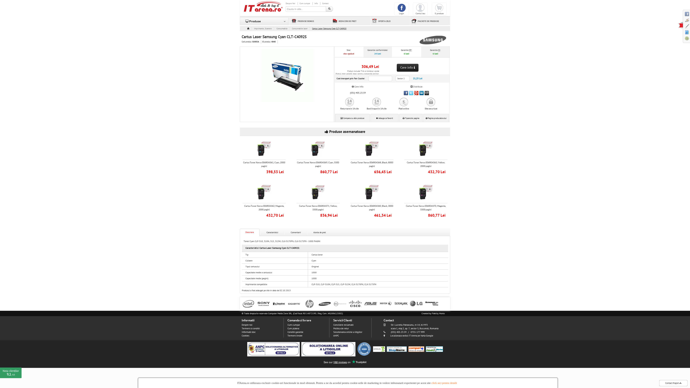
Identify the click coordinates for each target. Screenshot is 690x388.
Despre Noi (290, 3)
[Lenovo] (431, 303)
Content (680, 25)
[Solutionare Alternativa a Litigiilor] (273, 349)
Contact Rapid (672, 383)
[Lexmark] (401, 303)
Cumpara (266, 171)
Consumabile (282, 28)
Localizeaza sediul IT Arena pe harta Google (411, 335)
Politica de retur (341, 328)
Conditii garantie (295, 332)
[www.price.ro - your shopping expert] (379, 349)
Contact (325, 3)
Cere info (407, 68)
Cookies (245, 335)
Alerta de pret (319, 232)
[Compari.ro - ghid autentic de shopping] (364, 349)
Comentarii (296, 232)
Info (316, 3)
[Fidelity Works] (434, 349)
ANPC (336, 335)
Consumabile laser (300, 28)
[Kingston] (279, 303)
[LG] (416, 303)
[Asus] (370, 303)
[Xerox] (386, 303)
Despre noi (247, 325)
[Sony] (263, 303)
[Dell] (340, 303)
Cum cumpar (305, 3)
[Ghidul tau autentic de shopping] (416, 349)
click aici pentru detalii (444, 383)
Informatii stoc (249, 332)
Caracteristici (272, 232)
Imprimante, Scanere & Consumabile (263, 28)
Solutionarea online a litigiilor (347, 332)
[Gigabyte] (294, 303)
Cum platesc (294, 328)
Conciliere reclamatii (343, 325)
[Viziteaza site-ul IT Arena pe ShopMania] (397, 349)
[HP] (309, 303)
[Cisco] (355, 303)
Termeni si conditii (251, 328)
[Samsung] (325, 303)
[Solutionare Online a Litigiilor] (328, 349)
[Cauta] (329, 9)
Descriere (249, 232)
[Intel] (248, 303)
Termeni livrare (295, 335)
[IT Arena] (263, 6)
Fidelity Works (438, 313)
